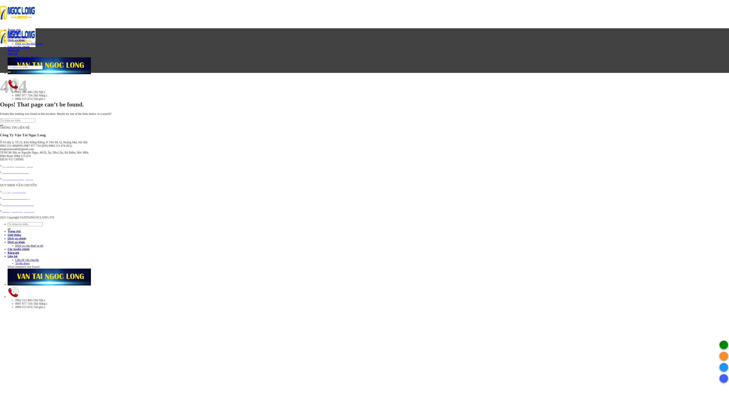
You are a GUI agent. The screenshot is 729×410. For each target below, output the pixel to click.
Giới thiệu (14, 33)
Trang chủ (14, 30)
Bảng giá (13, 50)
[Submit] (9, 72)
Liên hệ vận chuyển (27, 57)
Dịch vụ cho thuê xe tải (29, 43)
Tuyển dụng (22, 60)
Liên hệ (12, 53)
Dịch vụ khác (16, 40)
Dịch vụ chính (17, 36)
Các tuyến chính (18, 47)
